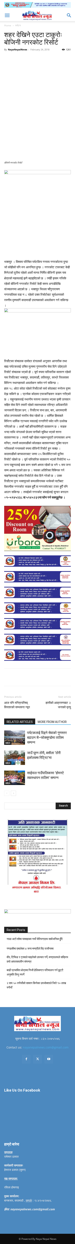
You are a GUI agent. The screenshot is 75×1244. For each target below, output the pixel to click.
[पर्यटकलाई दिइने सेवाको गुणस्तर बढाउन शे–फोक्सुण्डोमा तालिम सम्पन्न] (14, 737)
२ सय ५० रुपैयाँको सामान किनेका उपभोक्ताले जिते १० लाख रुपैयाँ (36, 985)
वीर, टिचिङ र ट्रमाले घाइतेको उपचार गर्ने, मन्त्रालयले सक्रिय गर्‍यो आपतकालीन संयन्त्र (37, 959)
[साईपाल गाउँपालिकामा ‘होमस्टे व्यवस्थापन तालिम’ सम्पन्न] (14, 778)
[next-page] (13, 793)
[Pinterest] (40, 59)
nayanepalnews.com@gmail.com (46, 1047)
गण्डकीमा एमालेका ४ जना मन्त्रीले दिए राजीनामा (30, 948)
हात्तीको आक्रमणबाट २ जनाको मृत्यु (58, 705)
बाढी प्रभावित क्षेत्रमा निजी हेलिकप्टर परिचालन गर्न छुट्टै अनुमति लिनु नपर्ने (35, 972)
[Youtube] (49, 1059)
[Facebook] (21, 59)
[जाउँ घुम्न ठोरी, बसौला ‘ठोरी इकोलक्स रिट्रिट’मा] (14, 757)
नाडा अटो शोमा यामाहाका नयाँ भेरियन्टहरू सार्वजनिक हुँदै (34, 939)
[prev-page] (6, 793)
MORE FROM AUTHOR (52, 722)
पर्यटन (18, 25)
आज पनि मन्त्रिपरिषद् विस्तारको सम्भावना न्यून (17, 705)
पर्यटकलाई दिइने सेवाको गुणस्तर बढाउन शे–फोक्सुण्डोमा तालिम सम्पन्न (47, 737)
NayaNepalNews (17, 49)
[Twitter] (31, 59)
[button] (7, 15)
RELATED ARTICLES (20, 722)
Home (7, 25)
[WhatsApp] (50, 59)
